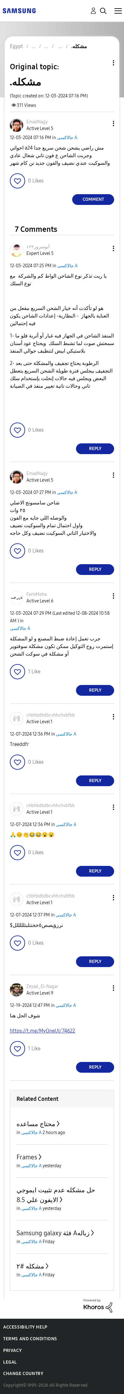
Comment (93, 199)
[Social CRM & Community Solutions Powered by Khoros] (98, 1305)
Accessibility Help (25, 1327)
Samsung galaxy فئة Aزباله (53, 1233)
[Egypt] (19, 10)
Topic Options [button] (102, 63)
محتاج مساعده (36, 1124)
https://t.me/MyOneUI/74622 (42, 1031)
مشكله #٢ (30, 1266)
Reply (95, 448)
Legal (10, 1362)
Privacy (12, 1350)
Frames (27, 1157)
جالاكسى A (67, 137)
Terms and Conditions (30, 1339)
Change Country (23, 1373)
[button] (103, 123)
